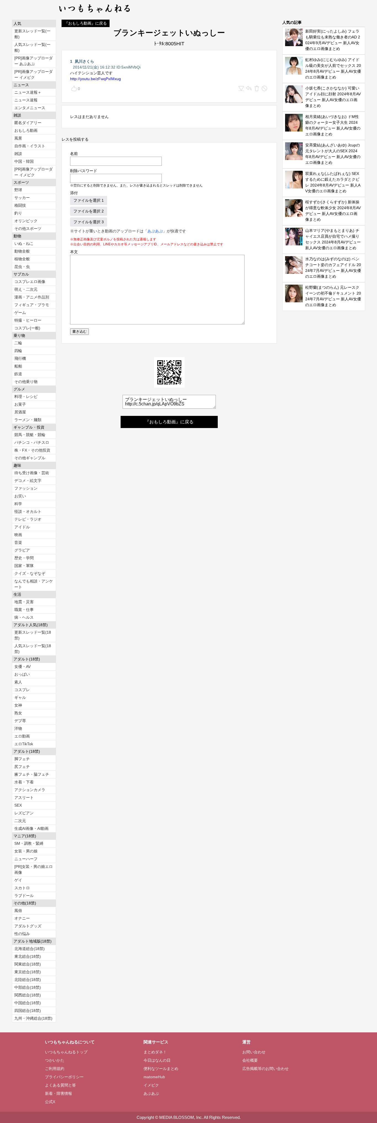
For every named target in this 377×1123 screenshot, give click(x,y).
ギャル (20, 697)
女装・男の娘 (26, 851)
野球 (18, 190)
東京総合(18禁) (27, 972)
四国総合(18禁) (27, 1010)
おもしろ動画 (26, 130)
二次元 (20, 820)
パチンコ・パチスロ (31, 442)
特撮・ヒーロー (27, 320)
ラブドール (24, 895)
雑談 (18, 153)
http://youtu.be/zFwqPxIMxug (95, 79)
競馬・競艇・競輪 (29, 434)
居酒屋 (20, 412)
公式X (50, 1102)
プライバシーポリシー (64, 1077)
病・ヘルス (24, 617)
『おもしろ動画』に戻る (85, 23)
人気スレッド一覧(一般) (32, 47)
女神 (18, 705)
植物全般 (22, 259)
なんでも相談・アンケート (33, 584)
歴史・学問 (24, 558)
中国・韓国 (24, 161)
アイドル (22, 527)
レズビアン (24, 813)
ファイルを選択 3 (88, 222)
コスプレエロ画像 (29, 281)
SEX (18, 805)
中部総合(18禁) (27, 987)
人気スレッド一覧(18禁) (32, 649)
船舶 (18, 366)
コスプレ (22, 690)
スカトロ (22, 888)
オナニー (22, 918)
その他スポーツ (27, 228)
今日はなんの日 (157, 1060)
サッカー (22, 197)
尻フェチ (22, 766)
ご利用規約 (54, 1068)
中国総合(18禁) (27, 1003)
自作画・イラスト (29, 146)
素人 (18, 682)
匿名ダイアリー (27, 122)
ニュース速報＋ (27, 92)
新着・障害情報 (58, 1093)
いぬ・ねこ (24, 243)
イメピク (151, 1085)
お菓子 (20, 404)
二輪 (18, 343)
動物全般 (22, 251)
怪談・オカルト (27, 511)
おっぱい (22, 674)
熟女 (18, 713)
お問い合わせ (254, 1052)
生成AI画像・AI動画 (31, 828)
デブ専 (20, 720)
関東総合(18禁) (27, 964)
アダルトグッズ (27, 926)
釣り (18, 213)
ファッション (26, 488)
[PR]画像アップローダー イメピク (33, 74)
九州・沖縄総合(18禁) (33, 1018)
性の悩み (22, 934)
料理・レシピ (26, 396)
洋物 (18, 728)
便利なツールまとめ (161, 1068)
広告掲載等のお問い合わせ (265, 1068)
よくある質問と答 (60, 1085)
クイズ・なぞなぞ (29, 573)
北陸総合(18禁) (27, 979)
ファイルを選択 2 (88, 211)
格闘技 (20, 205)
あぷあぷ (155, 231)
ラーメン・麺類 (27, 420)
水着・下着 (24, 782)
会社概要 (250, 1060)
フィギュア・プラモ (31, 305)
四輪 (18, 350)
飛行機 (20, 358)
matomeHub (154, 1077)
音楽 (18, 542)
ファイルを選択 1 (88, 200)
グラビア (22, 550)
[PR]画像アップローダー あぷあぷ (33, 61)
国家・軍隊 (24, 565)
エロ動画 (22, 736)
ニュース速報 (26, 100)
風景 (18, 138)
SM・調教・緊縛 (28, 843)
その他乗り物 (26, 381)
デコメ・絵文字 (27, 480)
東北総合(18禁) (27, 956)
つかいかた (54, 1060)
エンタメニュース (29, 108)
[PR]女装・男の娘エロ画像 (33, 869)
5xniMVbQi (130, 67)
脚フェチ (22, 759)
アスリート (24, 797)
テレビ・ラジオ (27, 519)
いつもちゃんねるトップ (66, 1052)
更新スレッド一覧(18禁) (32, 635)
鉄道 (18, 374)
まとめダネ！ (155, 1052)
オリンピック (26, 221)
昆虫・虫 (22, 266)
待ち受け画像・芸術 (31, 473)
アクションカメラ (29, 790)
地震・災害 (24, 602)
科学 (18, 504)
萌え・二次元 (26, 289)
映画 (18, 534)
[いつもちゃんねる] (95, 14)
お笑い (20, 496)
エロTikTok (23, 744)
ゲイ (18, 880)
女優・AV (22, 666)
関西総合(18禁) (27, 995)
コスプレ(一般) (27, 328)
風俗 (18, 910)
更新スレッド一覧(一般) (32, 34)
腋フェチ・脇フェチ (31, 774)
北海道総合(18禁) (29, 948)
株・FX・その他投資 (32, 450)
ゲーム (20, 312)
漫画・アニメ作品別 (31, 297)
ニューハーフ (26, 859)
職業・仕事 (24, 609)
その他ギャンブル (29, 458)
